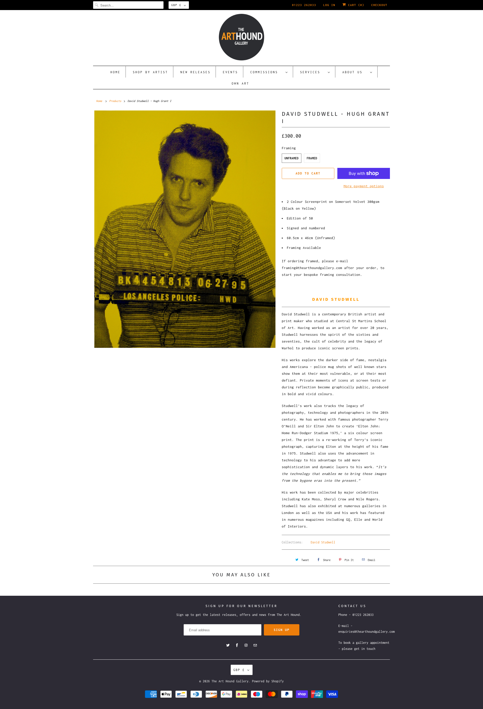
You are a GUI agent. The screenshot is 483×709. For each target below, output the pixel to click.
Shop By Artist (150, 72)
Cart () (355, 5)
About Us (355, 72)
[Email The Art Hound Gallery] (255, 645)
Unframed (292, 158)
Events (230, 72)
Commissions (266, 72)
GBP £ (176, 5)
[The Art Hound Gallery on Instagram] (246, 645)
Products (115, 100)
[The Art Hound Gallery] (241, 37)
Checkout (379, 5)
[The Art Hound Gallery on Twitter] (228, 645)
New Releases (195, 72)
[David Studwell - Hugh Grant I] (184, 229)
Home (115, 72)
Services (312, 72)
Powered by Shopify (268, 681)
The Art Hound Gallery (230, 681)
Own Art (240, 83)
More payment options (364, 186)
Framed (312, 158)
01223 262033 (304, 5)
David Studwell (323, 542)
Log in (329, 5)
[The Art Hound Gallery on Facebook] (237, 645)
